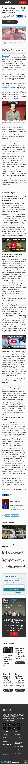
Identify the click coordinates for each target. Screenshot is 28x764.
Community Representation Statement (18, 742)
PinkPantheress (11, 87)
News (13, 582)
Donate (23, 2)
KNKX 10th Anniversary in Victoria (14, 621)
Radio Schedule (7, 744)
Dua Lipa (14, 454)
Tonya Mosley (11, 15)
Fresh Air (4, 491)
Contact (5, 734)
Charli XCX (4, 137)
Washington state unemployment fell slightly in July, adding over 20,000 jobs (13, 560)
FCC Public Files (18, 753)
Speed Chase (15, 137)
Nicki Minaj (11, 85)
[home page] (8, 2)
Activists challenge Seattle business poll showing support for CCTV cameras (13, 567)
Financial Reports (19, 738)
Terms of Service (19, 746)
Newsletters (6, 754)
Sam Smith (18, 85)
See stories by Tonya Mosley (18, 509)
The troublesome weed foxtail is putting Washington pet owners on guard (13, 553)
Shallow (19, 122)
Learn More (14, 633)
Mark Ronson (5, 56)
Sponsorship (18, 734)
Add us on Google (19, 50)
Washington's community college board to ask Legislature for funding (20, 653)
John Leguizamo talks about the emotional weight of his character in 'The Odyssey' (19, 680)
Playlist (5, 747)
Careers (17, 731)
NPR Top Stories (15, 515)
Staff (4, 738)
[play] (2, 762)
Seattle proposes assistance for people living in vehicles (13, 546)
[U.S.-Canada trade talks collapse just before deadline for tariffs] (8, 650)
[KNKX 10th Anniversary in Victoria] (14, 607)
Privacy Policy (18, 592)
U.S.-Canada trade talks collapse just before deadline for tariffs (7, 660)
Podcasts (5, 751)
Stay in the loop (14, 589)
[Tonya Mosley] (5, 504)
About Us (5, 731)
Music (7, 582)
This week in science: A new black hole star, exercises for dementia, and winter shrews (8, 680)
